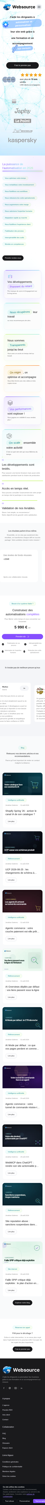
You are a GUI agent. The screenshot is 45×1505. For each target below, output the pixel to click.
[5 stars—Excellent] (40, 75)
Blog (4, 1438)
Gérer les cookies (9, 1476)
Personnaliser (25, 1501)
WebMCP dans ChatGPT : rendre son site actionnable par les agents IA (21, 1166)
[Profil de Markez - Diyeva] (15, 688)
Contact (5, 1420)
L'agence (5, 1405)
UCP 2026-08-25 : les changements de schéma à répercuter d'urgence (19, 873)
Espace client (7, 1448)
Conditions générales (10, 1462)
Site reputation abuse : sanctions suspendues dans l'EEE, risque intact (20, 1224)
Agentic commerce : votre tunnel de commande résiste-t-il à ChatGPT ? (22, 1107)
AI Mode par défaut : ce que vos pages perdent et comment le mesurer (22, 1048)
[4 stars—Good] (35, 75)
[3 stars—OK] (31, 75)
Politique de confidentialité (12, 1467)
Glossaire (6, 1443)
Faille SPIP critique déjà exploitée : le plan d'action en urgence (20, 1283)
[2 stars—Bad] (27, 75)
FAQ (4, 1433)
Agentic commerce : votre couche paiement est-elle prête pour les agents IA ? (21, 931)
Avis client (6, 1415)
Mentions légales (8, 1471)
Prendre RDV (7, 1410)
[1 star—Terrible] (22, 75)
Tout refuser (9, 1501)
